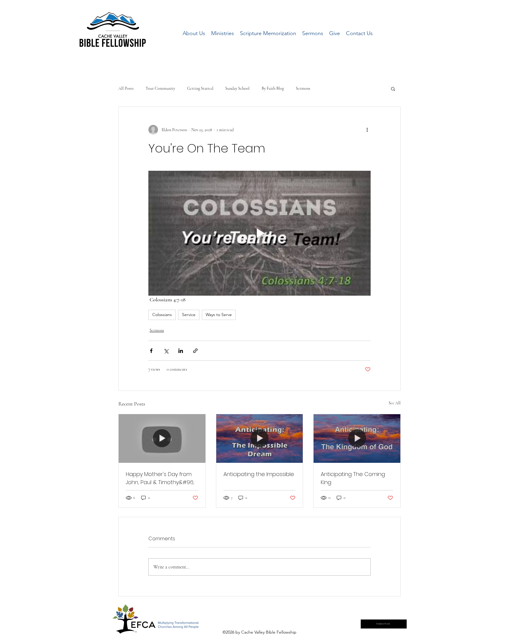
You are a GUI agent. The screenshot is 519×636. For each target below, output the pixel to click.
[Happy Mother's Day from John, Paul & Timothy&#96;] (162, 438)
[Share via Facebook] (151, 351)
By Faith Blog (273, 88)
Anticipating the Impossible (258, 474)
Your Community (160, 88)
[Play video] (259, 233)
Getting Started (200, 88)
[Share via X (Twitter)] (166, 351)
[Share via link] (195, 351)
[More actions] (367, 129)
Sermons (303, 88)
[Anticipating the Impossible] (259, 438)
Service (189, 314)
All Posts (126, 88)
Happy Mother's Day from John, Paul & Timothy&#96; (160, 478)
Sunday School (237, 88)
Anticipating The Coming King (353, 478)
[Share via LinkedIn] (181, 351)
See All (395, 402)
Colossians (162, 314)
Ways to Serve (219, 314)
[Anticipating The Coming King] (357, 438)
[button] (393, 88)
